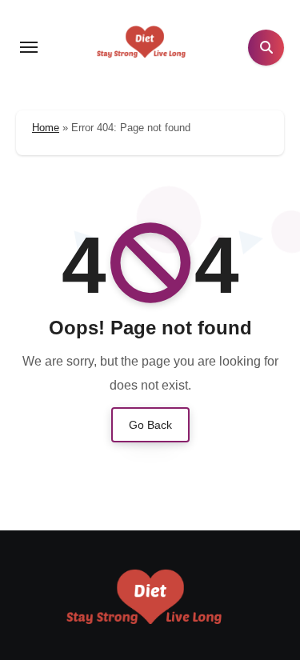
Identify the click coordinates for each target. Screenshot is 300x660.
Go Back (150, 424)
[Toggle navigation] (29, 47)
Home (45, 128)
